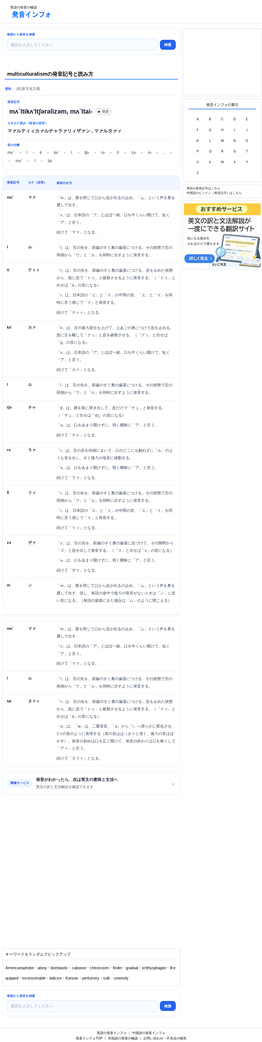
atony (42, 968)
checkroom (99, 968)
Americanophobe (19, 968)
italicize (55, 978)
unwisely (121, 978)
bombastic (59, 968)
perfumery (90, 978)
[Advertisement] (149, 11)
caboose (79, 968)
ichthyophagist (154, 968)
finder (117, 968)
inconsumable (34, 978)
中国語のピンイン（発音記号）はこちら (214, 192)
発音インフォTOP (89, 1038)
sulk (106, 978)
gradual (132, 968)
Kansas (72, 978)
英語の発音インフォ (112, 1033)
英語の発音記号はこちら (203, 188)
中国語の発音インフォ (148, 1033)
